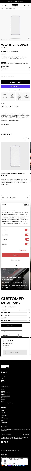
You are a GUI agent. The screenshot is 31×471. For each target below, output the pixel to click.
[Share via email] (13, 106)
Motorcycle (3, 376)
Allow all (15, 255)
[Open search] (24, 5)
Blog (2, 401)
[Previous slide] (24, 138)
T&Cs (2, 420)
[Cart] (28, 5)
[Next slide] (28, 138)
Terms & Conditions (5, 456)
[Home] (15, 5)
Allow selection (15, 260)
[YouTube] (7, 442)
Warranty (3, 394)
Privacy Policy (4, 419)
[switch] (27, 235)
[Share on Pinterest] (9, 106)
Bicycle (6, 8)
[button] (15, 310)
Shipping (3, 389)
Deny (15, 265)
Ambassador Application (6, 402)
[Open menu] (2, 5)
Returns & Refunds (5, 392)
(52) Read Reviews (13, 51)
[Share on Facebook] (2, 106)
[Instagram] (5, 442)
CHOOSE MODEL (5, 66)
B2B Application (4, 422)
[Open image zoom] (28, 38)
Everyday (3, 381)
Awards (3, 412)
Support (3, 399)
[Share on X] (6, 106)
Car (2, 378)
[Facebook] (2, 442)
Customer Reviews (5, 396)
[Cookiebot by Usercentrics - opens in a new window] (22, 205)
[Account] (5, 5)
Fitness (2, 380)
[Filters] (20, 335)
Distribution (4, 415)
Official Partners (4, 413)
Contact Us (3, 397)
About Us (3, 410)
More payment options (15, 90)
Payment (3, 391)
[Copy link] (17, 106)
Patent (2, 417)
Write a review (11, 325)
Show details (22, 250)
